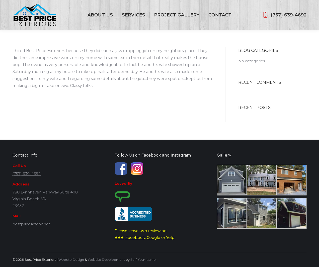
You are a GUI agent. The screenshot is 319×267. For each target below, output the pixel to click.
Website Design (71, 260)
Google (153, 237)
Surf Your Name (143, 260)
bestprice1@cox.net (31, 224)
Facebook (135, 237)
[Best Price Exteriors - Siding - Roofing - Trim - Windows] (231, 180)
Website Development (106, 260)
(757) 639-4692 (289, 15)
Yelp (170, 237)
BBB (119, 237)
